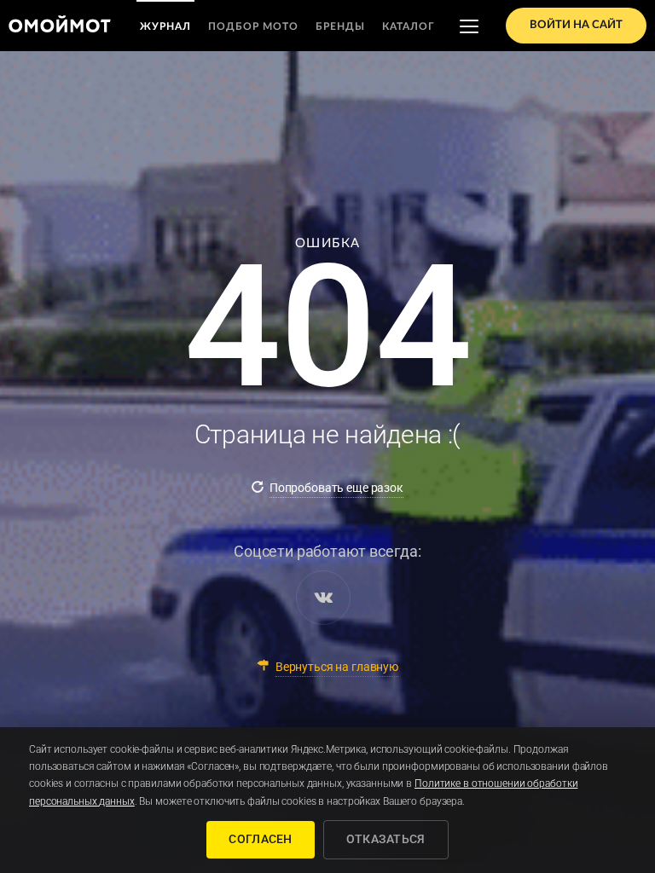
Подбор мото (253, 26)
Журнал (165, 26)
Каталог (408, 26)
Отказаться (386, 839)
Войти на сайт (576, 25)
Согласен (260, 839)
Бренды (340, 26)
